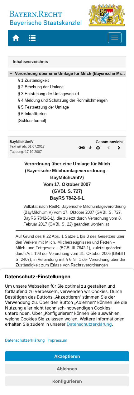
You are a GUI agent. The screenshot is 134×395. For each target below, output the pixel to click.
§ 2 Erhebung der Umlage (41, 87)
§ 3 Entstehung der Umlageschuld (48, 93)
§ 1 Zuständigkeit (33, 80)
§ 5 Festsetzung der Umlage (43, 107)
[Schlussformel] (32, 120)
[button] (10, 73)
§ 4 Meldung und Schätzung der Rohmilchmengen (63, 100)
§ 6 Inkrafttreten (32, 113)
